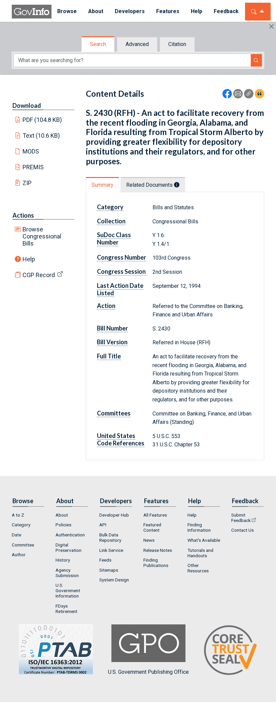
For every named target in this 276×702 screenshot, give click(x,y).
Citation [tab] (177, 44)
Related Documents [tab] (150, 185)
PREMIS (33, 167)
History (63, 560)
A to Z (18, 515)
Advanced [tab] (137, 44)
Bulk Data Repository (110, 537)
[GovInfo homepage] (31, 11)
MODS (31, 151)
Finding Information (199, 527)
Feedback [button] (226, 11)
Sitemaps (108, 570)
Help (29, 259)
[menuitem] (66, 11)
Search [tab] (98, 44)
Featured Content (152, 527)
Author (19, 554)
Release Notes (157, 550)
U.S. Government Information (68, 590)
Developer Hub (114, 515)
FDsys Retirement (66, 608)
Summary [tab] (102, 185)
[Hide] (271, 26)
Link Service (111, 550)
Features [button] (167, 11)
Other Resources (198, 568)
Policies (63, 524)
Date (16, 534)
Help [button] (196, 11)
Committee (23, 544)
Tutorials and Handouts (200, 552)
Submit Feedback (241, 517)
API (102, 524)
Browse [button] (67, 11)
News (148, 540)
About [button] (95, 11)
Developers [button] (130, 11)
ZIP (27, 182)
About (62, 515)
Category (21, 524)
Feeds (105, 560)
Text (41, 135)
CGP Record (39, 274)
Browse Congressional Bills (42, 236)
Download (26, 105)
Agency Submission (67, 572)
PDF (42, 119)
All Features (155, 515)
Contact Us (242, 530)
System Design (114, 579)
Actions (23, 215)
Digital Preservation (68, 547)
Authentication (70, 534)
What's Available (203, 540)
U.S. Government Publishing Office (148, 672)
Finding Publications (155, 562)
